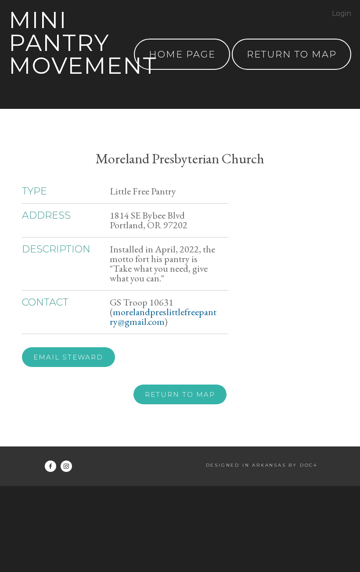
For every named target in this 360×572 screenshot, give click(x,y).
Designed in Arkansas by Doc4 (261, 465)
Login (341, 13)
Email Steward (68, 357)
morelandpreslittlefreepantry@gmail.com (163, 317)
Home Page (182, 54)
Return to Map (180, 394)
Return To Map (292, 54)
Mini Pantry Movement (83, 42)
